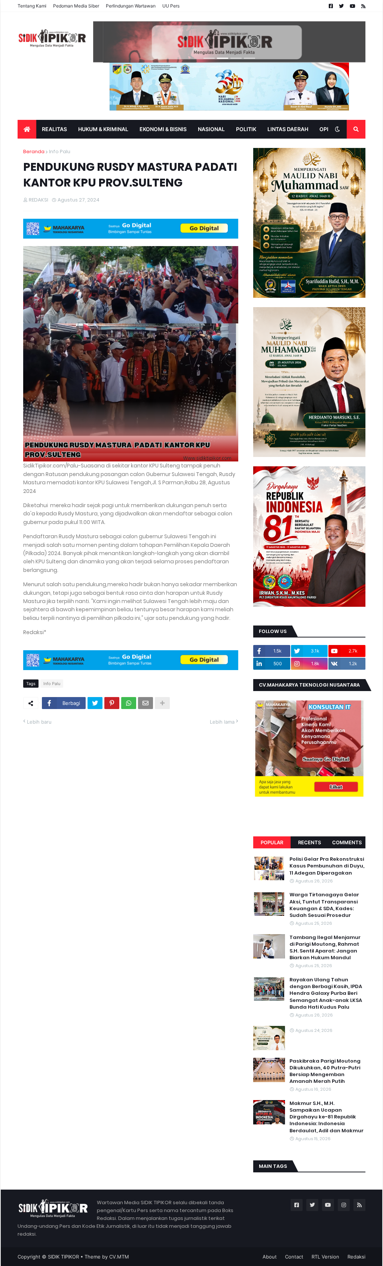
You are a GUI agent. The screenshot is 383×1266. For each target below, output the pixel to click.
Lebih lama (222, 722)
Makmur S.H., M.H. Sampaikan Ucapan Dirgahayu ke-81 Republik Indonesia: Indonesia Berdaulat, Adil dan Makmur (326, 1117)
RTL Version (325, 1257)
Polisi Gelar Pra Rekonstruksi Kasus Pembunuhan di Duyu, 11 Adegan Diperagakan (326, 866)
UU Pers (171, 6)
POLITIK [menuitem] (246, 129)
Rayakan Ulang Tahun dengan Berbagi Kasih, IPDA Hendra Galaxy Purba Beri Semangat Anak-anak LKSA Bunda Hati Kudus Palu (325, 993)
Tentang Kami (32, 6)
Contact (294, 1257)
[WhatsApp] (128, 703)
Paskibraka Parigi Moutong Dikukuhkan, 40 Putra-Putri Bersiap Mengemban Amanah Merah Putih (325, 1071)
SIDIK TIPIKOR (63, 1257)
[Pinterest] (111, 703)
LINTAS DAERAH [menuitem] (287, 129)
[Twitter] (95, 703)
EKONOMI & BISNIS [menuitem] (163, 129)
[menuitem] (27, 129)
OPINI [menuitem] (326, 129)
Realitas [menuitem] (54, 129)
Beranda (34, 151)
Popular (272, 842)
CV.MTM (119, 1257)
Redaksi (356, 1257)
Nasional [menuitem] (211, 129)
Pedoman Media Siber (76, 6)
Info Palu (59, 151)
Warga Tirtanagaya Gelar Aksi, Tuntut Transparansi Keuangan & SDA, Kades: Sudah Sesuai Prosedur (324, 905)
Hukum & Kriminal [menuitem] (103, 129)
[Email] (145, 703)
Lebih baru (39, 722)
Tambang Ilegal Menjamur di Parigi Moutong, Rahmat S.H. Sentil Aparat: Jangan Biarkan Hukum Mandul (325, 947)
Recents (309, 842)
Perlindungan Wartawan (131, 6)
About (270, 1257)
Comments (347, 842)
